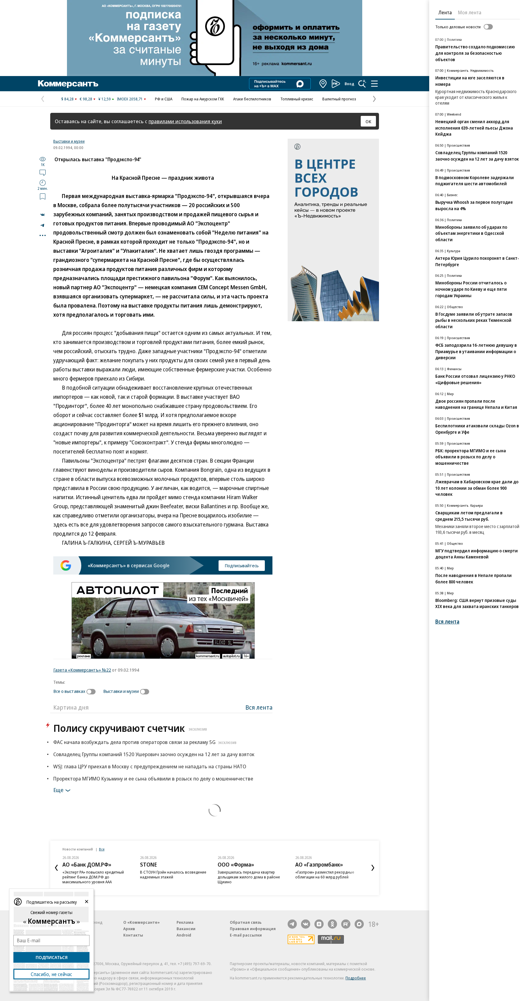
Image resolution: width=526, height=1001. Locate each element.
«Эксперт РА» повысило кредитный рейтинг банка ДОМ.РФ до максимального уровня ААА (93, 877)
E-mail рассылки (246, 935)
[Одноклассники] (332, 924)
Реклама (185, 922)
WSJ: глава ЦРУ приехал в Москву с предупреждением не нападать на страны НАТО (149, 766)
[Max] (359, 924)
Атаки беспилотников (252, 99)
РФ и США (163, 99)
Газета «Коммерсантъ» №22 (82, 670)
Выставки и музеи (69, 141)
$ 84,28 (67, 99)
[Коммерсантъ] (68, 83)
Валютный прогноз (339, 99)
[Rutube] (345, 924)
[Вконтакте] (305, 924)
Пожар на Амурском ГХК (202, 99)
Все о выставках (69, 691)
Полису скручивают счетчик (130, 728)
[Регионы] (323, 83)
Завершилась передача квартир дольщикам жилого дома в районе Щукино (249, 877)
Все (101, 849)
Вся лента (258, 707)
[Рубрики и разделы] (374, 83)
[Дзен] (319, 924)
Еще (58, 790)
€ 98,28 (86, 99)
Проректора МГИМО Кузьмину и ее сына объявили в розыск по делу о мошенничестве (153, 778)
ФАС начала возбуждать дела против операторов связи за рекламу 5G (145, 742)
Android (184, 935)
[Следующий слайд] (373, 868)
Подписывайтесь (242, 565)
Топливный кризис (296, 99)
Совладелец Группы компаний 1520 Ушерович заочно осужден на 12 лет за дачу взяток (153, 754)
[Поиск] (362, 83)
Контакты (133, 935)
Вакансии (186, 928)
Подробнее (355, 978)
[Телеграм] (292, 924)
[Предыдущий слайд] (56, 868)
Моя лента (469, 12)
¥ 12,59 (104, 99)
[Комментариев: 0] (42, 172)
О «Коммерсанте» (141, 922)
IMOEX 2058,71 (130, 99)
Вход (349, 83)
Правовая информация (253, 928)
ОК (368, 121)
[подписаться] (92, 691)
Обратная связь (245, 922)
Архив (129, 928)
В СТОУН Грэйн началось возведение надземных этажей (173, 874)
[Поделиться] (42, 214)
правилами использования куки (185, 121)
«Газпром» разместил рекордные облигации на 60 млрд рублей (324, 874)
